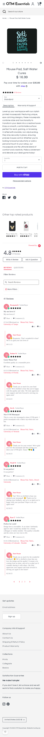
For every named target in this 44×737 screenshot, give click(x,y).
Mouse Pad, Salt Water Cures (20, 18)
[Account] (32, 3)
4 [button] (22, 62)
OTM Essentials (10, 188)
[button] (8, 318)
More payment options (22, 181)
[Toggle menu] (3, 4)
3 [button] (19, 62)
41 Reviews (17, 92)
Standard (8, 99)
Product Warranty (10, 646)
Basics (5, 668)
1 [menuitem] (19, 582)
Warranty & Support (27, 105)
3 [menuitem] (24, 582)
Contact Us (7, 638)
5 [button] (25, 62)
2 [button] (16, 62)
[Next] (40, 63)
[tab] (12, 259)
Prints (5, 659)
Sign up (11, 616)
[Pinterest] (8, 704)
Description (8, 105)
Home (4, 18)
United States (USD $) (13, 720)
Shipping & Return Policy (13, 642)
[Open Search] (4, 11)
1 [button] (13, 62)
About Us (6, 634)
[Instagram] (3, 704)
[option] (22, 41)
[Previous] (3, 63)
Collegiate (7, 664)
